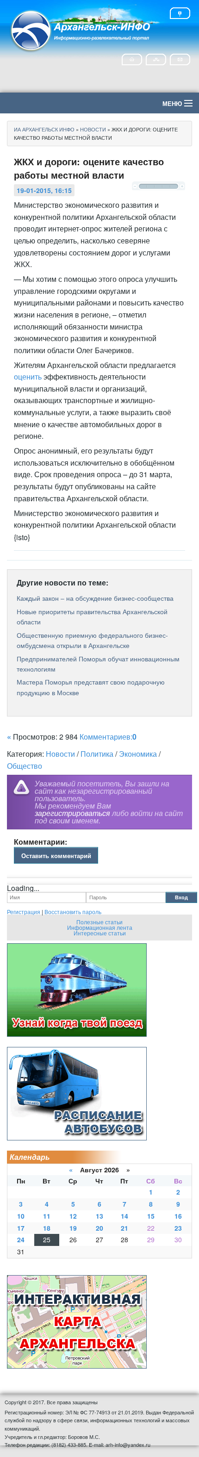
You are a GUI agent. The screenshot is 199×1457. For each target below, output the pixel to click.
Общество (24, 765)
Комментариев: (108, 736)
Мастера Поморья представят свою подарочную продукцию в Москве (91, 687)
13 (99, 1215)
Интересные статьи (100, 933)
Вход (181, 897)
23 (178, 1228)
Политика (97, 753)
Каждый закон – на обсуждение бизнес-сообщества (95, 598)
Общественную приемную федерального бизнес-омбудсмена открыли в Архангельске (92, 640)
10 (21, 1215)
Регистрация (23, 911)
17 (21, 1228)
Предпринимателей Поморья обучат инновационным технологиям (98, 663)
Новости (60, 753)
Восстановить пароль (72, 911)
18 (46, 1228)
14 (124, 1215)
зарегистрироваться (72, 813)
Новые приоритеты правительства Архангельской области (92, 616)
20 (99, 1228)
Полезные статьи (99, 922)
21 (124, 1228)
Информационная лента (99, 927)
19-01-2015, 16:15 (44, 190)
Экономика (138, 753)
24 (21, 1239)
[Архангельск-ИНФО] (81, 29)
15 (151, 1215)
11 (46, 1215)
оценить (28, 376)
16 (178, 1215)
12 (73, 1215)
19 (73, 1228)
